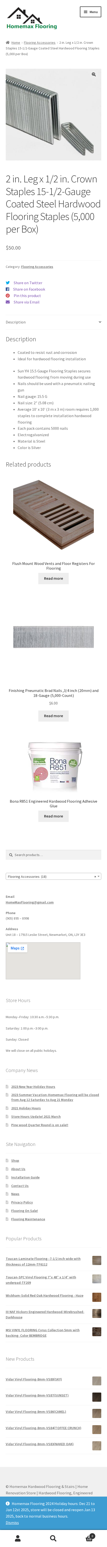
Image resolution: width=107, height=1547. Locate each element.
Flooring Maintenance (28, 1219)
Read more (53, 578)
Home (15, 42)
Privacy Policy (22, 1202)
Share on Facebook (29, 289)
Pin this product (27, 295)
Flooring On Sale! (24, 1210)
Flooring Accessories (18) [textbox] (52, 876)
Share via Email (27, 302)
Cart (82, 1534)
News (15, 1194)
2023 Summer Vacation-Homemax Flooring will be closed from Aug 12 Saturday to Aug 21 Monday (55, 1097)
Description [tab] (16, 322)
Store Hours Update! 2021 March (36, 1116)
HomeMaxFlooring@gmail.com (30, 902)
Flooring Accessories (39, 42)
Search (53, 1538)
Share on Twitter (28, 282)
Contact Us (20, 1185)
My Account (18, 1538)
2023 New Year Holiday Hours (33, 1086)
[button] (94, 74)
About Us (18, 1169)
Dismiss (12, 1522)
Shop (15, 1160)
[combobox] (54, 876)
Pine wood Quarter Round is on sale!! (39, 1125)
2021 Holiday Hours (26, 1108)
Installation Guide (25, 1177)
